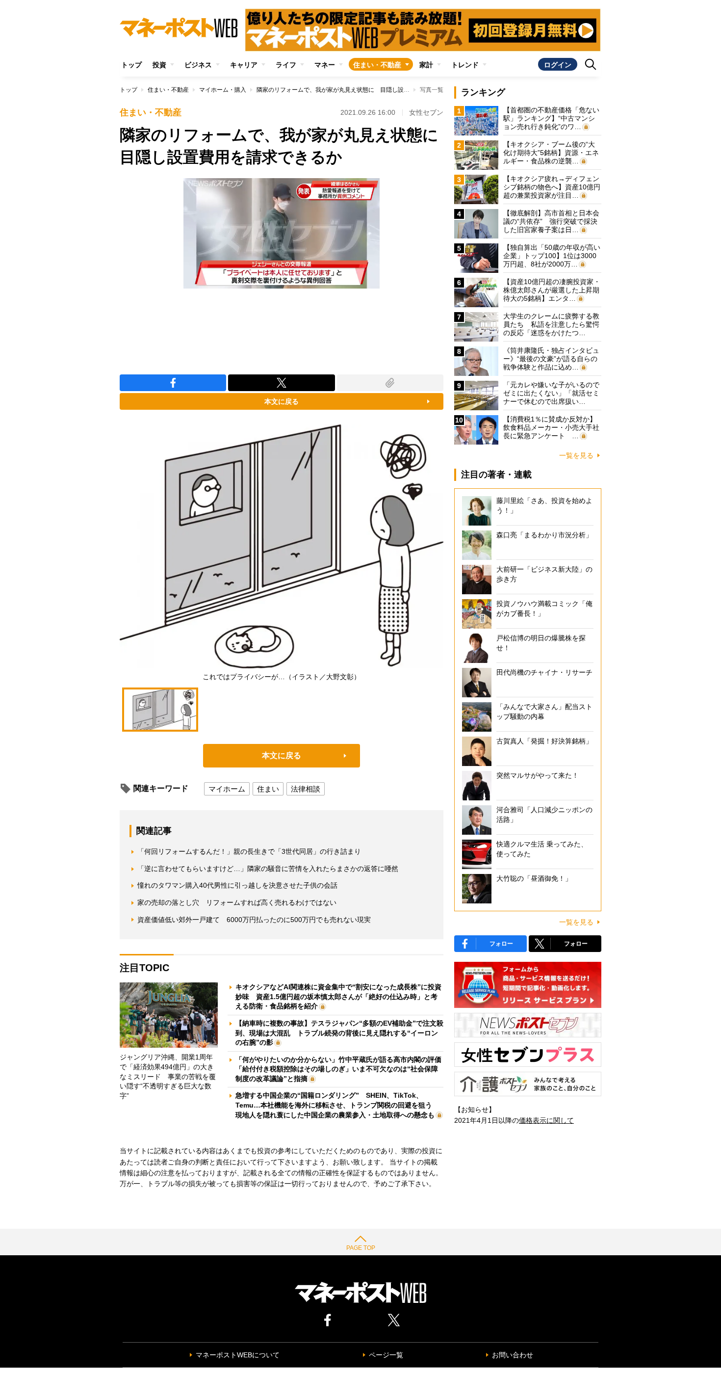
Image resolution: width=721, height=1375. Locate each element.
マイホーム (226, 789)
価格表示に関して (546, 1120)
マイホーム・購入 (222, 89)
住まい (268, 789)
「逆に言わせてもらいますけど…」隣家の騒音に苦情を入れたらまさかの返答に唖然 (267, 869)
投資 (159, 65)
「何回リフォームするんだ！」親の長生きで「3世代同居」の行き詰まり (249, 851)
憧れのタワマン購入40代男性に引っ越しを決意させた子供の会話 (237, 885)
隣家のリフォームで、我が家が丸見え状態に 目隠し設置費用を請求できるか (360, 89)
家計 (426, 65)
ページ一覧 (386, 1354)
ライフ (286, 65)
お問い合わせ (512, 1354)
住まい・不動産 (377, 65)
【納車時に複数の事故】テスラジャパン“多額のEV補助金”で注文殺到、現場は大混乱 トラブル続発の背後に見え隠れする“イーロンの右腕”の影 (339, 1032)
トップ (131, 65)
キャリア (244, 65)
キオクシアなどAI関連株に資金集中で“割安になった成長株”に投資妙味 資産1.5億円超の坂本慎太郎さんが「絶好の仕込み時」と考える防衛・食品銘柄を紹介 (338, 996)
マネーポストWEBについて (238, 1354)
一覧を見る (576, 455)
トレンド (465, 65)
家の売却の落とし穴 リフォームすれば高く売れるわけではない (236, 902)
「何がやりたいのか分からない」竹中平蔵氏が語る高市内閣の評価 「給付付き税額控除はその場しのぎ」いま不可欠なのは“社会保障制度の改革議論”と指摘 (341, 1069)
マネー (324, 65)
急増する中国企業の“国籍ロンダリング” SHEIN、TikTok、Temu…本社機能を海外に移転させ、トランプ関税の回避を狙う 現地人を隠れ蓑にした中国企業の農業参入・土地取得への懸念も (337, 1104)
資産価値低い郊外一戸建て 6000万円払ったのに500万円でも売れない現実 (254, 920)
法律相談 (305, 789)
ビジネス (198, 65)
